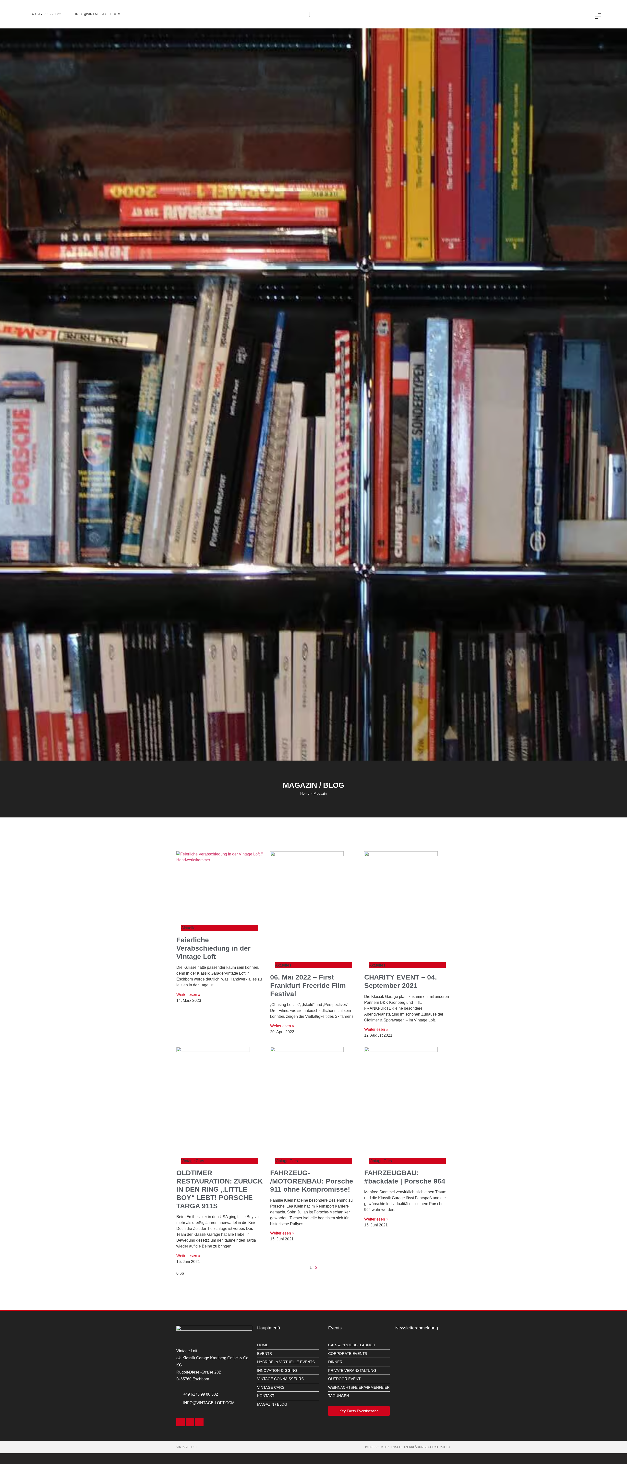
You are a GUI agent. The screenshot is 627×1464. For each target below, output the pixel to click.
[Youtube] (199, 1422)
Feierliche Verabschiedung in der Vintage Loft (213, 948)
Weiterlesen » (188, 995)
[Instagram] (190, 1422)
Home (305, 793)
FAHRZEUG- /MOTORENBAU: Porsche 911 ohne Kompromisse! (311, 1181)
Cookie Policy (439, 1447)
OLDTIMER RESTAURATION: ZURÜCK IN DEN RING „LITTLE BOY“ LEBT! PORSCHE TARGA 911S (219, 1189)
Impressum (374, 1447)
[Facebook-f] (180, 1422)
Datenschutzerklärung (405, 1447)
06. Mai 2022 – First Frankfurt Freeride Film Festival (308, 985)
